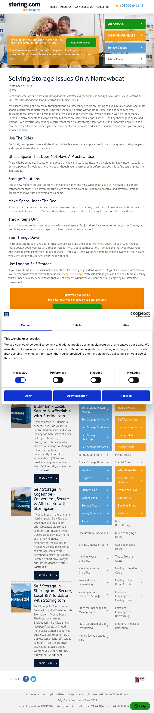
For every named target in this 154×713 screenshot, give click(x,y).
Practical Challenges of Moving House (92, 610)
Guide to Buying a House (125, 535)
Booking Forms (127, 505)
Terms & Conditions (90, 454)
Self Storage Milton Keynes (93, 409)
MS (14, 90)
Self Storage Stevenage (89, 437)
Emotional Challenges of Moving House (123, 596)
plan (138, 270)
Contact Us (102, 6)
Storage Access (91, 505)
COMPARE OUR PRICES (121, 35)
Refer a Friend (116, 59)
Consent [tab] (26, 325)
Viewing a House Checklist (89, 570)
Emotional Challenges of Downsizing (123, 612)
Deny (28, 395)
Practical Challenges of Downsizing (92, 625)
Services (87, 470)
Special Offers (123, 462)
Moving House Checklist (87, 558)
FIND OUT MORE (80, 42)
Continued (42, 470)
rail (106, 185)
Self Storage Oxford (93, 419)
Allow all (126, 395)
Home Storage (126, 407)
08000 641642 (132, 5)
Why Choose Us (84, 6)
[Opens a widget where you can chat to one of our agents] (140, 706)
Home (53, 6)
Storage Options (117, 47)
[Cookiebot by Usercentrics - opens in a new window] (133, 314)
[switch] (58, 380)
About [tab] (127, 325)
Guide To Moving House (125, 546)
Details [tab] (77, 325)
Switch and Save (127, 490)
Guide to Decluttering (122, 523)
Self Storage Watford (94, 447)
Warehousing (89, 498)
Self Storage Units (129, 419)
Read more (45, 478)
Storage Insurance (128, 427)
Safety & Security (92, 513)
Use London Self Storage (30, 263)
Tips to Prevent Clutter (124, 558)
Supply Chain (89, 490)
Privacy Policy (123, 454)
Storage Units (126, 447)
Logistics (87, 478)
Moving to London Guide (126, 570)
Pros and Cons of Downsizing (88, 582)
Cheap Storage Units (91, 462)
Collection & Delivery (125, 480)
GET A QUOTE (116, 23)
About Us (65, 6)
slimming (98, 243)
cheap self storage (72, 274)
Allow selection (77, 395)
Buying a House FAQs (91, 544)
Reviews (123, 513)
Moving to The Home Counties (124, 582)
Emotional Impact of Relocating (127, 625)
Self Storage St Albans (95, 427)
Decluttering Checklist (92, 533)
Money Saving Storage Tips (92, 637)
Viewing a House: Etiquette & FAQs (89, 594)
